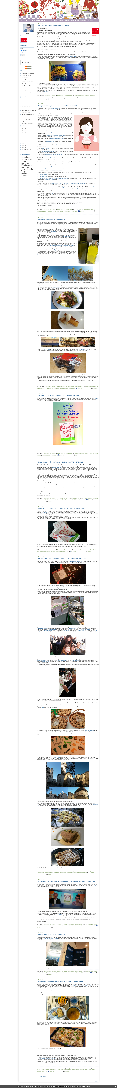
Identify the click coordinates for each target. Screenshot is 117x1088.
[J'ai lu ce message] (115, 1086)
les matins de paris (55, 925)
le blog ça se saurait (42, 174)
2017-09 (24, 139)
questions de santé (58, 972)
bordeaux (44, 98)
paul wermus (65, 925)
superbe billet (45, 148)
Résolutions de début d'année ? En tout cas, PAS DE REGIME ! (61, 462)
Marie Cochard (45, 661)
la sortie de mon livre (55, 108)
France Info (49, 188)
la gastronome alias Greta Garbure (80, 166)
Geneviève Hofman (47, 630)
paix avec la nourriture (72, 211)
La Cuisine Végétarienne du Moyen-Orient (81, 985)
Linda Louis (76, 660)
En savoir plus (86, 1086)
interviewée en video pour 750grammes (55, 135)
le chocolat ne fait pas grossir (89, 925)
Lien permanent (60, 95)
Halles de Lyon (54, 375)
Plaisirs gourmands (26, 90)
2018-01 (24, 130)
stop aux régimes (63, 211)
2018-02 (24, 128)
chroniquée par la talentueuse (57, 166)
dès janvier (44, 512)
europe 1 (52, 972)
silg (50, 872)
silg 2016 (53, 872)
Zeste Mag (75, 188)
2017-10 (24, 137)
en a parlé (56, 170)
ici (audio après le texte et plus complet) (46, 1058)
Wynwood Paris (72, 56)
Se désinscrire (25, 53)
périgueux (57, 872)
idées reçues (78, 972)
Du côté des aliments (27, 75)
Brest (50, 250)
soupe (90, 1069)
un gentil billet (47, 168)
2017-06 (24, 145)
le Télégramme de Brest (66, 188)
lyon (44, 388)
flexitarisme (44, 1071)
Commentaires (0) (68, 95)
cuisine (23, 159)
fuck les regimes (81, 499)
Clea (43, 633)
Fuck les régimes (56, 467)
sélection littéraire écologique (57, 138)
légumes (24, 171)
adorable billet (47, 162)
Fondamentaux (25, 77)
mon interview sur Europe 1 (51, 938)
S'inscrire (24, 50)
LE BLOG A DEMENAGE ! (28, 100)
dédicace (88, 386)
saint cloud (39, 455)
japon (22, 169)
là (51, 472)
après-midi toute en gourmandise (47, 918)
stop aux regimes (56, 97)
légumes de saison (61, 1069)
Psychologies (93, 186)
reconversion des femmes (89, 97)
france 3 (61, 925)
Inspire (96, 398)
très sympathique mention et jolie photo (54, 154)
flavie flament (93, 498)
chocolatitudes (72, 925)
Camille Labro (81, 630)
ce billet (46, 91)
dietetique (30, 169)
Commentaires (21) (68, 209)
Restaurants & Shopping (27, 92)
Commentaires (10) (75, 498)
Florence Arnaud (72, 628)
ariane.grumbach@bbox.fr (28, 123)
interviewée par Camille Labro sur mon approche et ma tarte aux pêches (68, 183)
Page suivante (42, 1076)
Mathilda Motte (52, 629)
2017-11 (24, 135)
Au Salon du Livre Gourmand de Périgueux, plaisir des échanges (62, 558)
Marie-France (43, 188)
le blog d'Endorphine (42, 176)
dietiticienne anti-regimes (47, 97)
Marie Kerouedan (62, 660)
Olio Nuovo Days (67, 236)
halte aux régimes (85, 972)
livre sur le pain (66, 630)
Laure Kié (53, 633)
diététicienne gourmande (26, 166)
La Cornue (53, 231)
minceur (24, 175)
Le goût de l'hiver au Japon (28, 114)
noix (43, 707)
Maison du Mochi (84, 629)
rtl (96, 498)
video (53, 193)
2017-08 (24, 141)
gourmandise (26, 163)
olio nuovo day (63, 388)
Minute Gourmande (26, 84)
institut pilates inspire (94, 453)
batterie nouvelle (78, 925)
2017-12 (24, 133)
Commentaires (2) (78, 386)
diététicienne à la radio (44, 972)
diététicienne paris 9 (64, 551)
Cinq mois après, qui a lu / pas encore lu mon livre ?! (57, 106)
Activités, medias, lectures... (28, 73)
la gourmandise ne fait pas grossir (82, 95)
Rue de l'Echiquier (89, 730)
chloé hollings (75, 499)
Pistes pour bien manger (27, 88)
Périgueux (55, 250)
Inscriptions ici (60, 914)
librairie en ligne (74, 97)
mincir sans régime (41, 551)
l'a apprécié (52, 160)
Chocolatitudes (46, 349)
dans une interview (49, 179)
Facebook (51, 98)
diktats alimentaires (94, 549)
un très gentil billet (52, 132)
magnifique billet (51, 157)
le (56, 287)
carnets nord (80, 97)
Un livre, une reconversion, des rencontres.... (54, 25)
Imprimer (67, 98)
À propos (28, 33)
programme (70, 238)
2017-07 (24, 143)
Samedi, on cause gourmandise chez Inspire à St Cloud (58, 395)
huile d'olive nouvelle (70, 388)
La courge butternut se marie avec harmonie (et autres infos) (60, 981)
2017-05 (24, 147)
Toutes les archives (26, 149)
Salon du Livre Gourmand (75, 561)
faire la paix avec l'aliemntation (69, 972)
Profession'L (54, 86)
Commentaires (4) (78, 924)
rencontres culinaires (82, 872)
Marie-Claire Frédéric (42, 628)
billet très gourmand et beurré (49, 151)
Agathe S (90, 629)
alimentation (25, 157)
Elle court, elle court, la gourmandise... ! (52, 220)
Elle (62, 186)
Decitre (38, 40)
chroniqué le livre (50, 141)
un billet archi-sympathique (60, 145)
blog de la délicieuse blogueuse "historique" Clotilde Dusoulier (53, 178)
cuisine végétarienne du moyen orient (48, 1069)
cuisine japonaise (27, 160)
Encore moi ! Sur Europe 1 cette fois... (52, 934)
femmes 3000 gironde (54, 388)
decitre (69, 97)
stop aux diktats (64, 97)
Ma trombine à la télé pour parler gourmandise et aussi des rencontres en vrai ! (67, 881)
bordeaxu (48, 388)
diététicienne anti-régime (47, 211)
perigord (76, 872)
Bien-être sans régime (27, 86)
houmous (94, 1069)
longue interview (46, 164)
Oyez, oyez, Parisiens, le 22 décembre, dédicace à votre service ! (61, 508)
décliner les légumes (84, 1069)
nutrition (23, 173)
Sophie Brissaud (41, 660)
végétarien (39, 1071)
